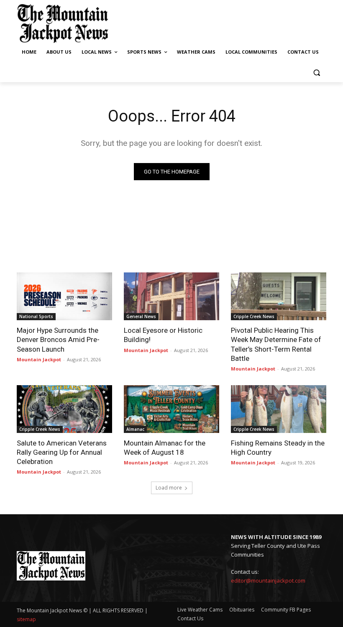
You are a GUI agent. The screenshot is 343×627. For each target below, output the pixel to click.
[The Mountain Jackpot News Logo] (63, 23)
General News (141, 316)
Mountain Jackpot (39, 359)
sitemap (26, 619)
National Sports (36, 316)
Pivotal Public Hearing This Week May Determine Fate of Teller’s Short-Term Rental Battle (276, 344)
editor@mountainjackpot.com (268, 580)
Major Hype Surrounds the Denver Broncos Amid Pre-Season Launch (58, 339)
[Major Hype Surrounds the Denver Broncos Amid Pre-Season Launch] (64, 296)
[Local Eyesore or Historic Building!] (171, 296)
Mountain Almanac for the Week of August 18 (164, 447)
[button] (316, 72)
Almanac (135, 429)
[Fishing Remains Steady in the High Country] (278, 409)
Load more (169, 487)
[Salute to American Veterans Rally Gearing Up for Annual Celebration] (64, 409)
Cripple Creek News (253, 316)
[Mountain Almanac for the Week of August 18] (171, 409)
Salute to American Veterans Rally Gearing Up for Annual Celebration (62, 452)
